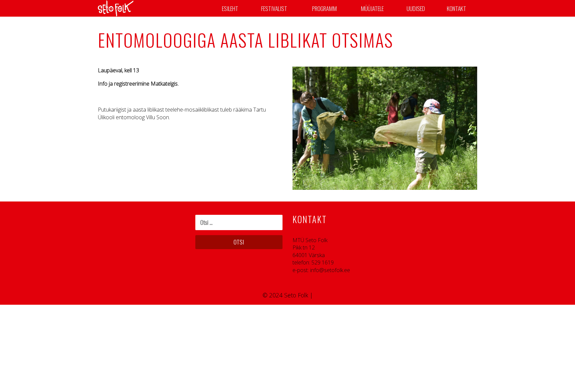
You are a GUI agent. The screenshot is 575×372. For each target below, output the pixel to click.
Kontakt (456, 8)
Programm (324, 8)
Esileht (230, 8)
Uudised (416, 8)
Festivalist (274, 8)
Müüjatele (372, 8)
